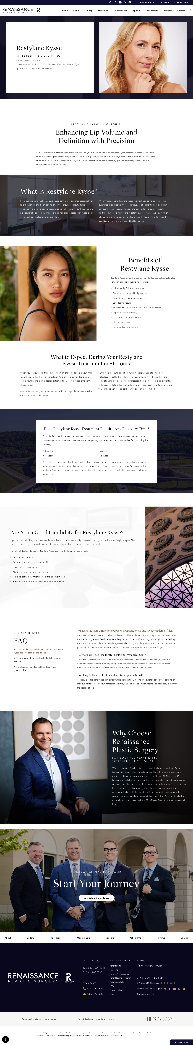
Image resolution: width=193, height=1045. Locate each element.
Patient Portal (115, 965)
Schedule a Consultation (96, 897)
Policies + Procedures (119, 973)
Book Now (182, 2)
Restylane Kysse (34, 61)
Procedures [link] (103, 10)
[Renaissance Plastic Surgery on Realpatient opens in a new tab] (130, 2)
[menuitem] (64, 10)
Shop (166, 2)
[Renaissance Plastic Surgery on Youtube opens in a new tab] (120, 2)
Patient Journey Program (121, 977)
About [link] (76, 10)
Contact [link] (181, 10)
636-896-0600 (153, 800)
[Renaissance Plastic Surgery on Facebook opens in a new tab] (115, 2)
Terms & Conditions (86, 1019)
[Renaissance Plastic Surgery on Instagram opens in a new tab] (110, 2)
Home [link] (65, 10)
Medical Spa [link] (121, 10)
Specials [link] (137, 10)
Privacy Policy (116, 989)
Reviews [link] (168, 10)
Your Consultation (118, 981)
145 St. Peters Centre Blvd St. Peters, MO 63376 (95, 970)
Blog (112, 993)
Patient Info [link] (152, 10)
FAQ (112, 985)
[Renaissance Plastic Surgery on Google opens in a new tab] (125, 2)
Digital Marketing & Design (163, 1019)
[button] (5, 1039)
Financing (114, 969)
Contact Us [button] (181, 1042)
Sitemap (111, 1019)
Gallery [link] (89, 10)
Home (19, 61)
